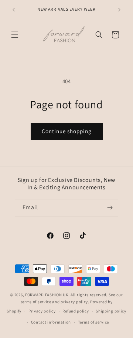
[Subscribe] (110, 207)
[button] (15, 35)
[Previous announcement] (14, 9)
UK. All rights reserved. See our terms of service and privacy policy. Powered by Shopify (65, 302)
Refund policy (75, 311)
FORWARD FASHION (43, 294)
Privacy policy (42, 311)
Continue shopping (67, 131)
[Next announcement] (119, 9)
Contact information (51, 322)
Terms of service (93, 322)
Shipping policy (111, 311)
